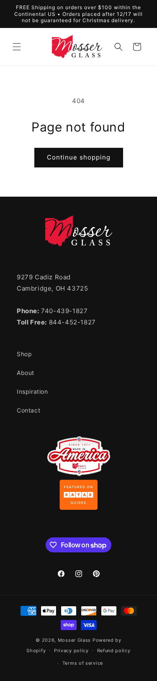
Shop (24, 353)
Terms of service (82, 663)
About (25, 372)
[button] (17, 47)
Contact (28, 410)
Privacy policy (71, 650)
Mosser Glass (74, 640)
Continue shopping (79, 157)
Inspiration (32, 391)
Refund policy (114, 650)
